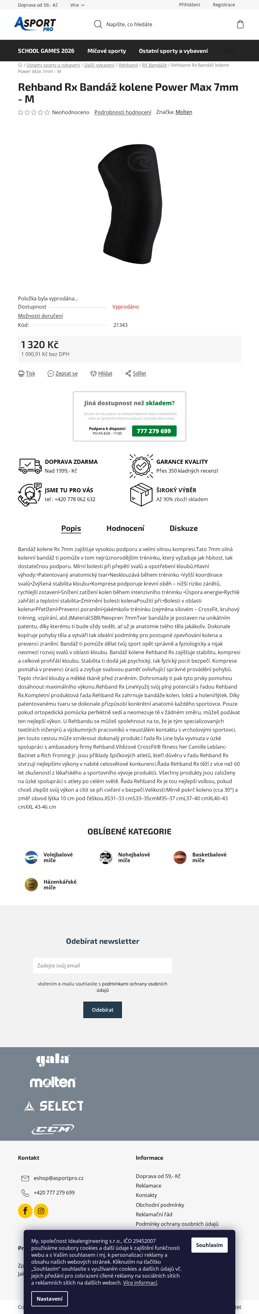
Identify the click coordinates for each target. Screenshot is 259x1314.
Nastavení (50, 1298)
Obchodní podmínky (160, 1204)
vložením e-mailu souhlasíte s (102, 987)
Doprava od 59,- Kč (38, 5)
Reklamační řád (154, 1214)
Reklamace (148, 1185)
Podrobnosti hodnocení (122, 112)
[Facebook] (25, 1211)
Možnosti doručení (40, 315)
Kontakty (146, 1195)
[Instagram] (41, 1211)
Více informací (140, 1282)
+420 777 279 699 (54, 1192)
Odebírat (102, 1009)
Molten (184, 111)
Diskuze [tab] (184, 527)
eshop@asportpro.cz (59, 1178)
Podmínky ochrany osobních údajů (177, 1223)
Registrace (224, 5)
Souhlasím (209, 1245)
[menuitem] (46, 50)
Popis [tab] (71, 527)
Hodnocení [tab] (125, 527)
